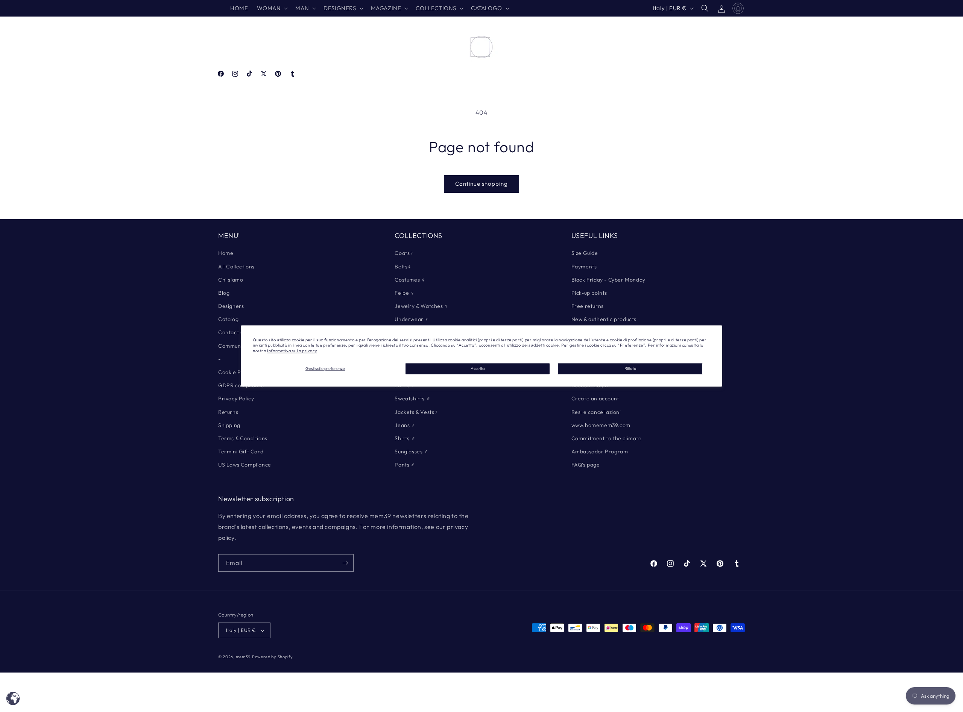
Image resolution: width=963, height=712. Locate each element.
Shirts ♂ (405, 438)
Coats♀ (404, 253)
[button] (271, 8)
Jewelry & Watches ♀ (421, 306)
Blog (223, 292)
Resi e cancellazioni (596, 412)
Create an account (595, 398)
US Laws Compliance (244, 464)
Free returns (587, 306)
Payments (584, 266)
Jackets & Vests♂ (417, 412)
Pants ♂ (405, 464)
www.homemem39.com (600, 425)
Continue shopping (481, 183)
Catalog (228, 319)
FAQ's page (585, 464)
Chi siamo (230, 279)
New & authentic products (603, 319)
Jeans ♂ (405, 425)
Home (225, 253)
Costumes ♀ (410, 279)
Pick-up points (589, 292)
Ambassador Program (599, 451)
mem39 (243, 656)
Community (232, 345)
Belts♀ (403, 266)
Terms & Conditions (242, 438)
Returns (228, 412)
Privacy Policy (236, 398)
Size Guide (584, 253)
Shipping (229, 425)
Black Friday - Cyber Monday (608, 279)
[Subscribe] (345, 563)
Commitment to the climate (606, 438)
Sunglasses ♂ (411, 451)
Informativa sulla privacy (292, 350)
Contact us (232, 332)
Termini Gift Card (240, 451)
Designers (231, 306)
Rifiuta (630, 368)
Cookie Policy (235, 372)
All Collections (236, 266)
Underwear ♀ (412, 319)
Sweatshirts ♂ (412, 398)
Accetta (478, 368)
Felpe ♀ (405, 292)
